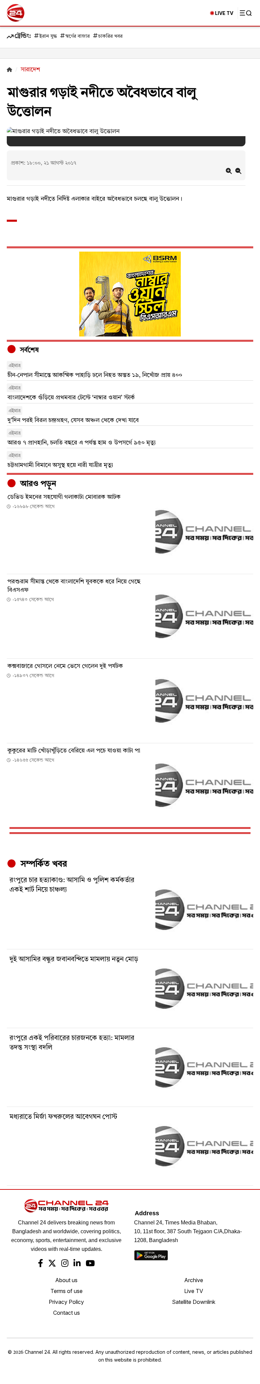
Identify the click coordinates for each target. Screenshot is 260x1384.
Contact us (66, 1312)
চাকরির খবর (110, 36)
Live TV (193, 1291)
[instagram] (64, 1264)
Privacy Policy (66, 1301)
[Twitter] (52, 1264)
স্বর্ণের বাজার (77, 36)
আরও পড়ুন (37, 484)
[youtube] (90, 1264)
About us (66, 1280)
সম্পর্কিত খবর (42, 864)
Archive (193, 1280)
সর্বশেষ (28, 350)
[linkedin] (77, 1264)
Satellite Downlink (193, 1301)
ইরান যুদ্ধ (48, 36)
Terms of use (66, 1291)
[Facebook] (40, 1264)
